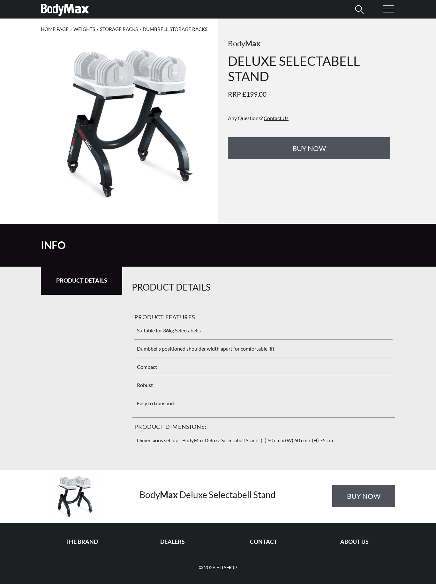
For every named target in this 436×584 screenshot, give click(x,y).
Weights (84, 29)
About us (354, 541)
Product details (81, 280)
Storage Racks (119, 29)
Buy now (309, 148)
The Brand (81, 541)
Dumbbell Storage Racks (175, 29)
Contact (263, 541)
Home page (55, 29)
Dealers (172, 541)
